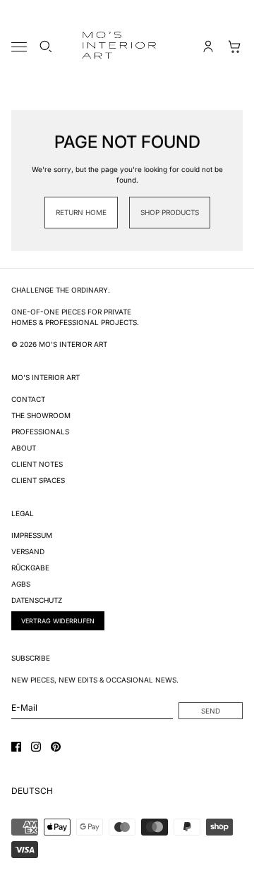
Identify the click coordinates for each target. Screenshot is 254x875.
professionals (40, 431)
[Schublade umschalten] (19, 46)
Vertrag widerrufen (58, 621)
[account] (208, 46)
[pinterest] (56, 746)
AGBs (20, 584)
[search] (46, 46)
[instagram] (36, 746)
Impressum (31, 535)
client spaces (38, 480)
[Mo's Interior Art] (127, 46)
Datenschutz (36, 600)
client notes (37, 464)
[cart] (235, 46)
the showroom (41, 415)
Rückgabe (30, 567)
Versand (27, 551)
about (23, 447)
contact (28, 399)
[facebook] (16, 746)
